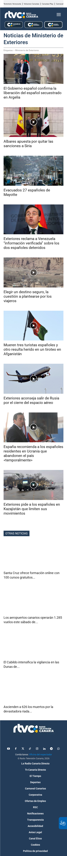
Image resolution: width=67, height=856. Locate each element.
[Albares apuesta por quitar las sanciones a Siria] (33, 122)
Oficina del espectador (40, 754)
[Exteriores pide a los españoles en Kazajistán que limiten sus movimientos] (33, 485)
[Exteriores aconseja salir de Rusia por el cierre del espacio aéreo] (33, 379)
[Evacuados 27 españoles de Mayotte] (33, 171)
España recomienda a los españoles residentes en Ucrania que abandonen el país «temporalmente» (33, 453)
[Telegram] (51, 749)
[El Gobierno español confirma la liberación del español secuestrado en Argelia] (33, 69)
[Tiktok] (30, 749)
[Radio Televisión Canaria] (21, 15)
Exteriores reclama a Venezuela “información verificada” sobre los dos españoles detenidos (31, 243)
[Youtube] (8, 749)
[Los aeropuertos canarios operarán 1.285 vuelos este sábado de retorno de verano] (33, 600)
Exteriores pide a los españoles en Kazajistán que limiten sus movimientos (32, 508)
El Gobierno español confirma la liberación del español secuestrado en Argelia (32, 92)
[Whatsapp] (58, 749)
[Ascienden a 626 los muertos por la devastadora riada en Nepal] (33, 690)
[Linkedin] (44, 749)
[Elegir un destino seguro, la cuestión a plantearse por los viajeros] (33, 272)
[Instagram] (37, 749)
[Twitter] (23, 749)
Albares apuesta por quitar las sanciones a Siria (28, 143)
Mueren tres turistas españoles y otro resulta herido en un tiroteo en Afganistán (32, 349)
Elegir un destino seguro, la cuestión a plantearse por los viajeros (28, 296)
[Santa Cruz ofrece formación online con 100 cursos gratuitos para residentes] (33, 556)
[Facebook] (15, 749)
